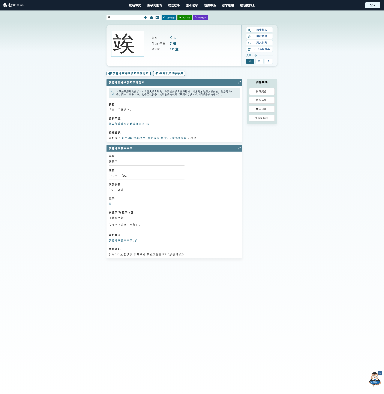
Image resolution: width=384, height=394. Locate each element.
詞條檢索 (171, 17)
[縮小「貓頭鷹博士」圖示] (380, 373)
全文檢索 (186, 17)
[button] (192, 5)
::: (1, 5)
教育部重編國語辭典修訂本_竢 (129, 123)
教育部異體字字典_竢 (123, 240)
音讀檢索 (202, 17)
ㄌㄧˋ (174, 38)
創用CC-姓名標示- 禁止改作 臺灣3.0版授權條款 (153, 137)
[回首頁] (13, 5)
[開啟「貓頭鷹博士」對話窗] (375, 379)
